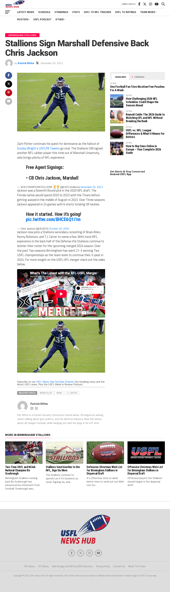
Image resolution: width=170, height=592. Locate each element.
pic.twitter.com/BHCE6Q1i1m (53, 219)
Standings (61, 12)
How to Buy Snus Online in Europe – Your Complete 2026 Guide (143, 149)
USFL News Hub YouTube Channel (55, 382)
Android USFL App (120, 174)
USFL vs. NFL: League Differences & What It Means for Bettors (145, 133)
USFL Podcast (42, 19)
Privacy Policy (103, 566)
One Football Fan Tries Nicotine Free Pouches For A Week (137, 88)
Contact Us (119, 566)
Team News (147, 12)
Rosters (22, 19)
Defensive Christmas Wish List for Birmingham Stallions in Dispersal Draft (104, 470)
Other (59, 19)
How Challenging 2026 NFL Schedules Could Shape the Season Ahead (142, 102)
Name (59, 392)
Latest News (25, 12)
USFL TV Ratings (125, 12)
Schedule (44, 12)
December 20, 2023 (92, 187)
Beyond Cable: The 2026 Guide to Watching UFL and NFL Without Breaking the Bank (145, 118)
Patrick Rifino (26, 63)
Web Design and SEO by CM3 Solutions (72, 566)
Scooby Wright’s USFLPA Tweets (38, 148)
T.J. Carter (71, 392)
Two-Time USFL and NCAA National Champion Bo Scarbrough (20, 470)
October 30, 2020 (59, 229)
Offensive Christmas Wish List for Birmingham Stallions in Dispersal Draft (145, 470)
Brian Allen (46, 392)
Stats (76, 12)
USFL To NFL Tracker (97, 12)
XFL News (29, 566)
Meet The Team (137, 566)
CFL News (43, 566)
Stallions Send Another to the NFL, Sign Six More (63, 468)
